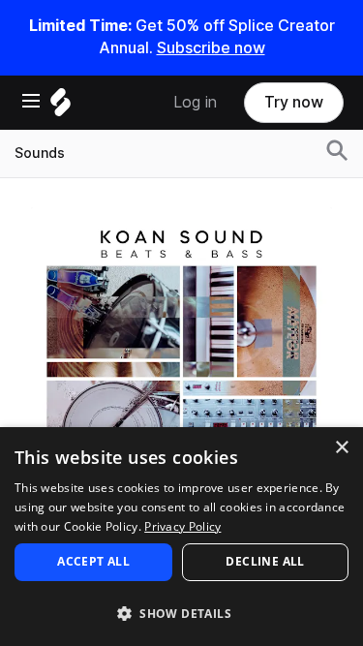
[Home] (60, 107)
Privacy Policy (182, 526)
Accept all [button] (93, 561)
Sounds (40, 153)
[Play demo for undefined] (182, 357)
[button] (181, 612)
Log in (195, 102)
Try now (293, 102)
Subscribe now (211, 48)
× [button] (341, 448)
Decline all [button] (265, 561)
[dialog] (181, 536)
